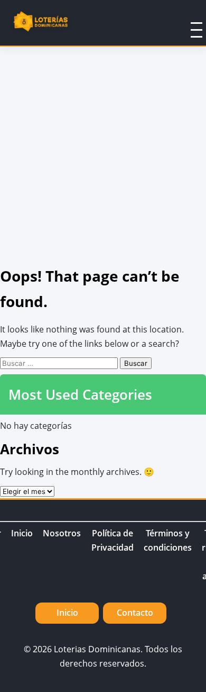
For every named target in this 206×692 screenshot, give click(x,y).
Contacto (135, 612)
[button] (183, 23)
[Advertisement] (103, 155)
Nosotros (62, 533)
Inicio (22, 533)
